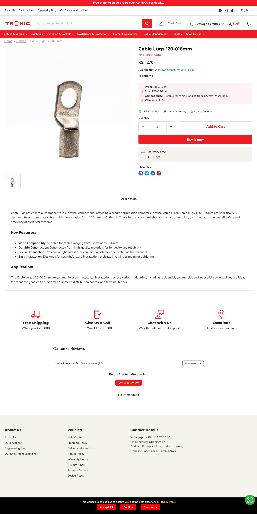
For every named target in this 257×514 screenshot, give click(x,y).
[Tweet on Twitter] (146, 173)
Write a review (129, 383)
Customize (150, 507)
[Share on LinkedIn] (153, 173)
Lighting (36, 34)
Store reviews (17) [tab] (92, 363)
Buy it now (195, 139)
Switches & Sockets (59, 34)
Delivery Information (80, 448)
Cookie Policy (76, 475)
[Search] (147, 23)
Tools (177, 34)
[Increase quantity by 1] (171, 126)
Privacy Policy (76, 465)
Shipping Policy (77, 443)
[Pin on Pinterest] (159, 173)
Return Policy (76, 454)
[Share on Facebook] (140, 173)
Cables (21, 41)
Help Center (75, 437)
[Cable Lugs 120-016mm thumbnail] (12, 181)
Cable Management (156, 34)
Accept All (106, 507)
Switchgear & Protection (92, 34)
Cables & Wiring (15, 34)
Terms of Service (78, 470)
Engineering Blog (46, 10)
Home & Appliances (125, 34)
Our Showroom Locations (74, 10)
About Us (10, 10)
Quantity (143, 118)
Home (8, 41)
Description (129, 199)
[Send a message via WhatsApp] (250, 500)
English (245, 10)
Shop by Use (194, 34)
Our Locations (26, 10)
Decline (128, 507)
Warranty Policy (78, 459)
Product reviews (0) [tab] (66, 363)
